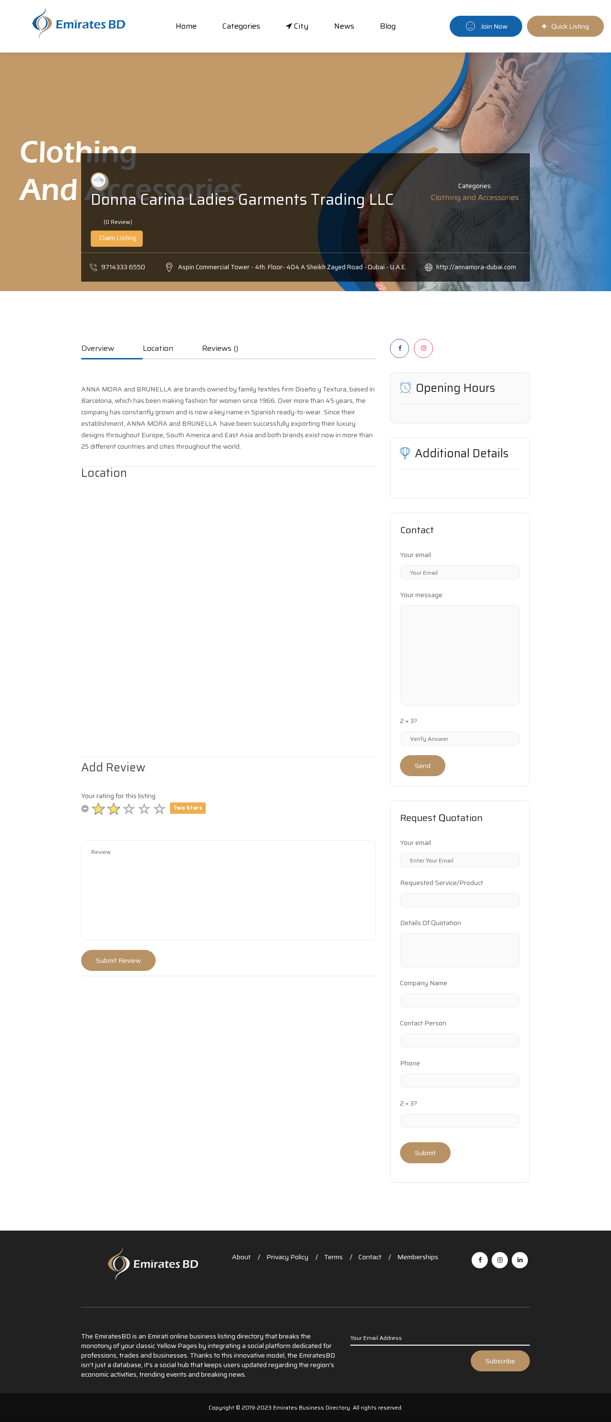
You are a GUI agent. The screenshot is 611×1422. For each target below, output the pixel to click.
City (300, 26)
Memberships (417, 1257)
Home (186, 26)
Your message (421, 595)
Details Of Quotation (430, 922)
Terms (333, 1257)
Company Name (423, 983)
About (241, 1257)
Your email (415, 554)
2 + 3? (408, 721)
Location (158, 349)
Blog (388, 26)
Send (423, 765)
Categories (241, 26)
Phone (410, 1063)
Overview (97, 349)
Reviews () (220, 349)
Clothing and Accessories (475, 197)
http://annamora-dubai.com (476, 267)
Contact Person (423, 1023)
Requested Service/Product (441, 882)
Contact (369, 1257)
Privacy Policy (287, 1257)
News (344, 26)
